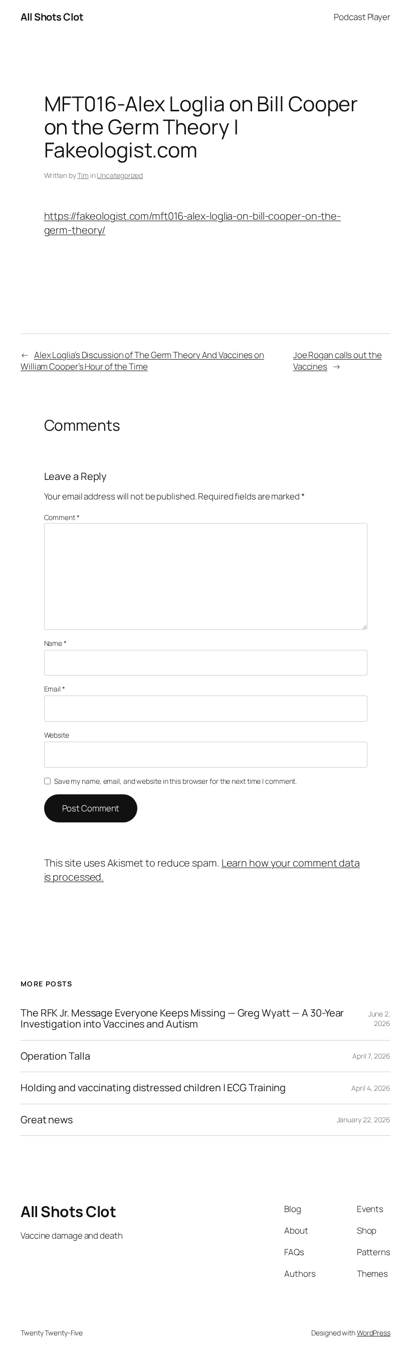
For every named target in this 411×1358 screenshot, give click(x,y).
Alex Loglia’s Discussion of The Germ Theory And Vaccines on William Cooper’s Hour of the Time (142, 361)
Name (55, 643)
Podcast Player (362, 17)
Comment (62, 517)
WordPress (373, 1332)
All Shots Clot (52, 17)
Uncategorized (120, 175)
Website (56, 735)
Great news (47, 1119)
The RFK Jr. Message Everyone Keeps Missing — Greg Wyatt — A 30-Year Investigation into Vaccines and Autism (182, 1018)
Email (54, 689)
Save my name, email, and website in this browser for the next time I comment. (175, 781)
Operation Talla (55, 1056)
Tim (83, 175)
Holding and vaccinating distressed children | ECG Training (153, 1087)
